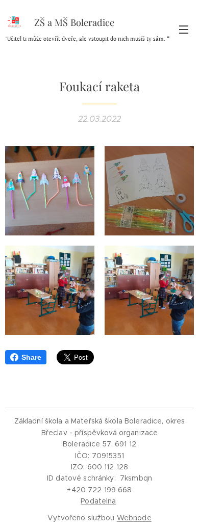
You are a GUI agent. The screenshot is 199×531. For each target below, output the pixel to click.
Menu (183, 29)
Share (31, 357)
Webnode (134, 517)
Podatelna (98, 501)
